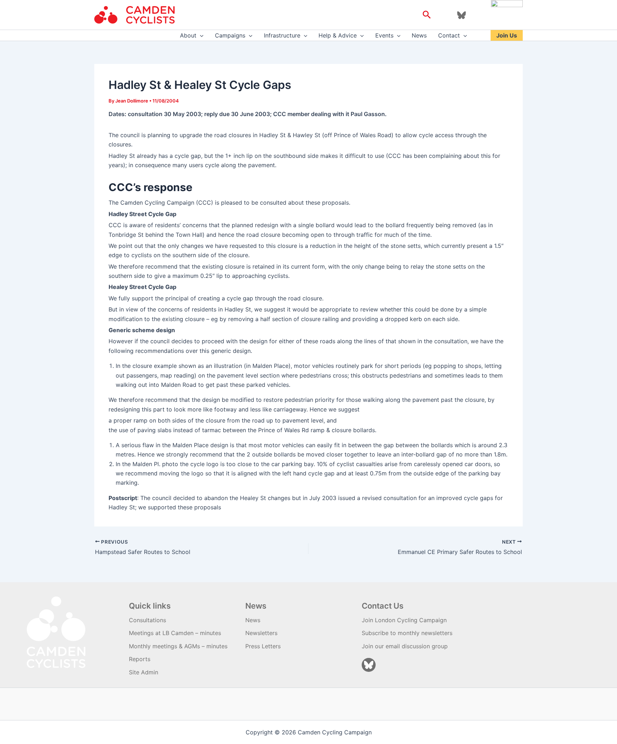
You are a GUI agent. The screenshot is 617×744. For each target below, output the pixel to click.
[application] (200, 35)
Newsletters (261, 632)
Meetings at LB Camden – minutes (175, 632)
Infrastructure (282, 35)
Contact (449, 35)
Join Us (506, 35)
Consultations (147, 620)
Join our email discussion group (405, 646)
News (419, 35)
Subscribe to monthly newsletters (407, 632)
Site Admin (143, 672)
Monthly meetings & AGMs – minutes (178, 646)
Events (384, 35)
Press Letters (263, 646)
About (188, 35)
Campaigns (230, 35)
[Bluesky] (461, 15)
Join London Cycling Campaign (404, 620)
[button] (426, 15)
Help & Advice (337, 35)
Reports (139, 659)
